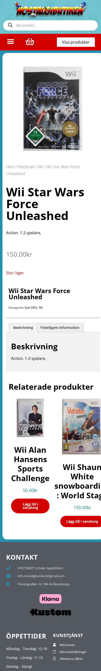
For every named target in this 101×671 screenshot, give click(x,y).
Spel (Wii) (31, 307)
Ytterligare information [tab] (59, 327)
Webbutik (26, 166)
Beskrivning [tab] (23, 327)
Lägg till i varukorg (30, 506)
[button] (10, 41)
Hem (10, 166)
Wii (40, 166)
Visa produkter (78, 43)
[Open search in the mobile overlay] (50, 25)
